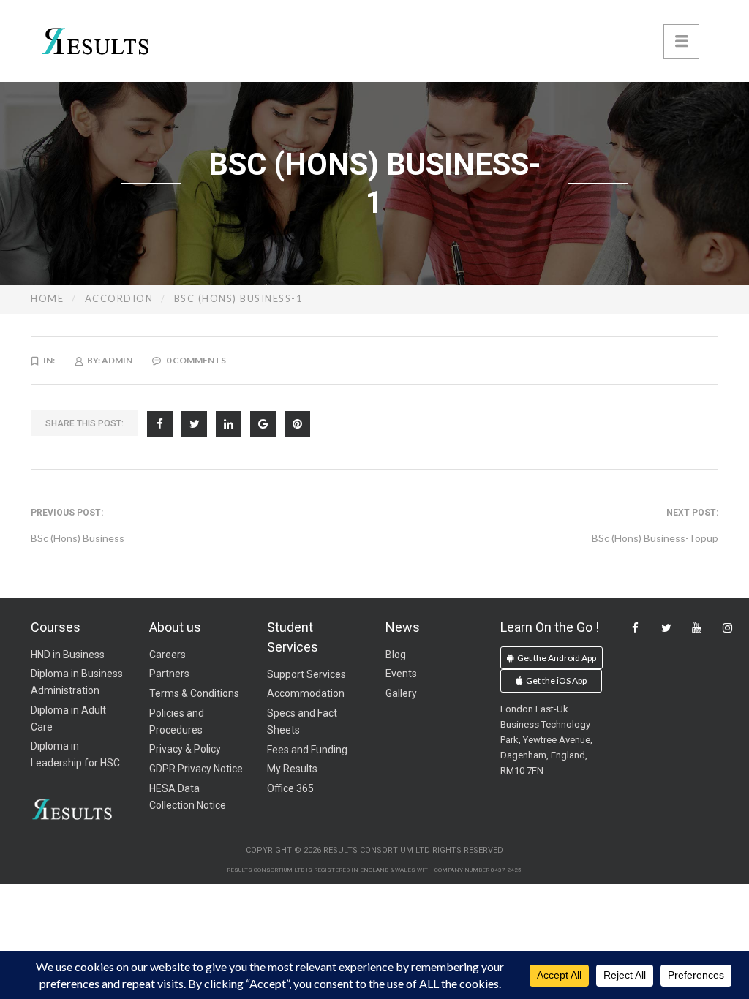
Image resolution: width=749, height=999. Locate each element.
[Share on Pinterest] (297, 424)
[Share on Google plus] (263, 424)
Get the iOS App (555, 680)
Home (47, 298)
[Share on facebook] (160, 424)
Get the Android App (556, 657)
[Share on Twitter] (194, 424)
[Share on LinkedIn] (228, 424)
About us (175, 627)
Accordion (119, 298)
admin (117, 360)
